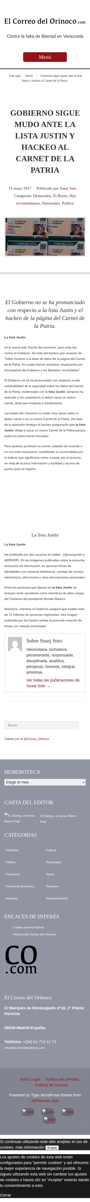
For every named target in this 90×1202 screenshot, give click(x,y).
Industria (11, 898)
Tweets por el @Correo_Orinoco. (27, 739)
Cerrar (5, 1195)
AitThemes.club (45, 1101)
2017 (27, 188)
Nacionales (51, 203)
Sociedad (11, 850)
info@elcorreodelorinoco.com (24, 1048)
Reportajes (53, 862)
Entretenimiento (57, 898)
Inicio (29, 75)
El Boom (60, 196)
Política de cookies (51, 1085)
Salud (50, 874)
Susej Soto (68, 188)
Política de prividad (62, 1079)
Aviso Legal (30, 1079)
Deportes (52, 886)
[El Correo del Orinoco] (45, 21)
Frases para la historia (28, 927)
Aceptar (52, 1147)
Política (68, 203)
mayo (18, 188)
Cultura (51, 850)
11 (11, 188)
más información (30, 1147)
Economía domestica (20, 886)
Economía (12, 874)
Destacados (42, 196)
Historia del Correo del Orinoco (34, 934)
